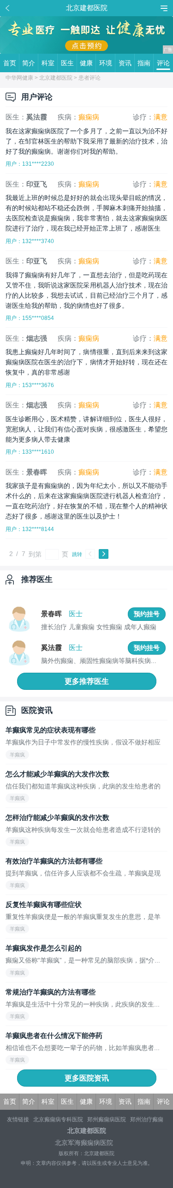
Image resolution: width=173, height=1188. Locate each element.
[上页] (90, 554)
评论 (163, 63)
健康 (86, 63)
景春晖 (51, 614)
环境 (105, 63)
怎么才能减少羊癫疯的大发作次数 (57, 774)
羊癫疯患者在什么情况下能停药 (54, 1035)
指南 (143, 63)
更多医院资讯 (87, 1078)
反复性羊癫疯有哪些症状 (44, 904)
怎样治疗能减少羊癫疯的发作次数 (57, 817)
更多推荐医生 (87, 681)
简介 (28, 63)
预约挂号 (147, 614)
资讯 (125, 63)
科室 (48, 63)
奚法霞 (51, 647)
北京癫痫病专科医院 (58, 1119)
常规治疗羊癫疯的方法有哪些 (50, 992)
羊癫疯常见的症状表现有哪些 (50, 730)
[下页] (103, 554)
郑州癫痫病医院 (106, 1119)
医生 (67, 63)
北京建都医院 (55, 78)
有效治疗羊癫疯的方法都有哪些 (54, 861)
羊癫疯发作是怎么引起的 (44, 948)
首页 (9, 63)
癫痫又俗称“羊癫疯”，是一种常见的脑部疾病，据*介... (83, 960)
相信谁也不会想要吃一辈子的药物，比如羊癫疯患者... (83, 1047)
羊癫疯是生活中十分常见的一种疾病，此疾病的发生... (83, 1004)
